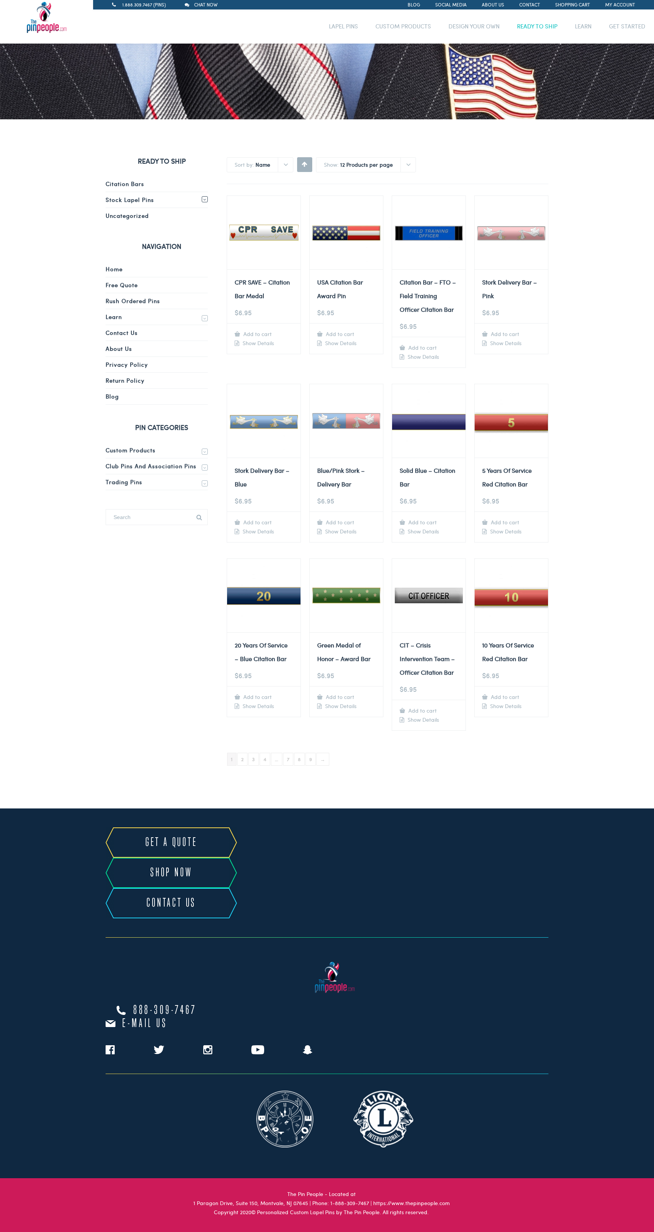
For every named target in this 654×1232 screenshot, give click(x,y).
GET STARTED (627, 26)
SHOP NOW (171, 873)
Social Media (451, 5)
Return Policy (125, 380)
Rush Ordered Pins (133, 301)
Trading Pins (124, 482)
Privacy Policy (127, 364)
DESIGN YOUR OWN (474, 26)
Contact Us (122, 332)
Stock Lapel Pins (130, 199)
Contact (529, 5)
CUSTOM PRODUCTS (403, 26)
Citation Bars (125, 184)
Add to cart (257, 334)
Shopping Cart (572, 5)
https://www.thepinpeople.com (411, 1203)
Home (114, 269)
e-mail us (144, 1023)
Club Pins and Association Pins (151, 466)
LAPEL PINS (343, 26)
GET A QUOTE (171, 842)
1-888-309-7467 (349, 1203)
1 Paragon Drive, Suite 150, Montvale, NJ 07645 (250, 1203)
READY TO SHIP (537, 26)
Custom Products (131, 450)
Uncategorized (127, 215)
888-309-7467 (165, 1010)
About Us (493, 5)
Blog (414, 5)
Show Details (257, 343)
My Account (620, 5)
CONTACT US (171, 903)
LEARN (583, 26)
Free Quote (122, 285)
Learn (114, 317)
